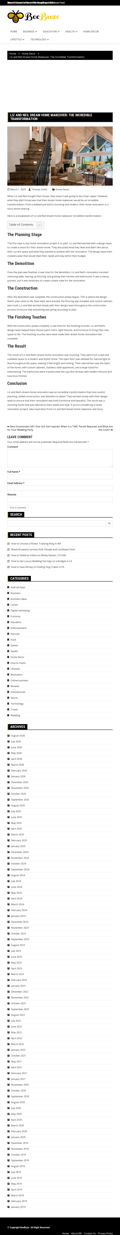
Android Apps (18, 587)
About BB (76, 1233)
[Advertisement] (60, 86)
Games (14, 645)
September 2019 (20, 1160)
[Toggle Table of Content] (38, 225)
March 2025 (17, 834)
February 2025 (19, 840)
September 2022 (20, 1009)
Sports (14, 697)
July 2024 (16, 881)
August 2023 (18, 945)
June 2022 (16, 1026)
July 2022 (16, 1020)
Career (14, 604)
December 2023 (19, 921)
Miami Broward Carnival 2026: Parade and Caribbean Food (43, 549)
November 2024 (20, 858)
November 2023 (20, 927)
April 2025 (16, 828)
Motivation (17, 674)
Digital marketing (20, 610)
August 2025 (18, 805)
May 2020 (16, 1114)
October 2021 (18, 1055)
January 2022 (18, 1049)
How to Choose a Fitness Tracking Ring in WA (30, 2)
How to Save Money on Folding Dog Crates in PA (37, 567)
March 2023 (17, 974)
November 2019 (20, 1148)
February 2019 (19, 1201)
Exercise (15, 633)
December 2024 (19, 852)
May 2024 (16, 892)
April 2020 (16, 1119)
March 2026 (17, 764)
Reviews (15, 686)
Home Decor (91, 31)
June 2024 (16, 887)
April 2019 (16, 1189)
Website (11, 494)
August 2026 (18, 735)
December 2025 (19, 782)
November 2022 (20, 997)
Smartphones (18, 692)
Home (13, 31)
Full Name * (13, 471)
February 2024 (19, 910)
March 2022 (17, 1044)
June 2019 (16, 1178)
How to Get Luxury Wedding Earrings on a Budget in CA (41, 561)
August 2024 (18, 875)
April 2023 (16, 968)
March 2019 (17, 1195)
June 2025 (16, 817)
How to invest (18, 663)
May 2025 (16, 823)
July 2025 (16, 811)
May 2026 (16, 753)
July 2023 (16, 951)
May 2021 (16, 1061)
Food (13, 639)
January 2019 (18, 1207)
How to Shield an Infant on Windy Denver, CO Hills (38, 555)
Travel (14, 709)
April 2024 (16, 898)
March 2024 (17, 904)
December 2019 (19, 1143)
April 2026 (16, 758)
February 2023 (19, 980)
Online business (19, 680)
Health (70, 31)
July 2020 (16, 1108)
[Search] (109, 523)
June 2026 (16, 747)
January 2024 (18, 916)
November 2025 (20, 788)
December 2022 (19, 991)
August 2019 (18, 1166)
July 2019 (16, 1172)
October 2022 (18, 1003)
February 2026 (19, 770)
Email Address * (15, 483)
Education (50, 31)
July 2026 (16, 741)
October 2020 (18, 1090)
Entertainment (18, 628)
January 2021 (18, 1079)
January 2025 (18, 846)
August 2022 (18, 1015)
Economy (15, 616)
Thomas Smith (39, 189)
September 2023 (20, 939)
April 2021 (16, 1067)
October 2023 (18, 933)
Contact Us (90, 1233)
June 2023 (16, 956)
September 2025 (20, 799)
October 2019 (18, 1154)
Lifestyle (16, 39)
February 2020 (19, 1131)
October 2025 (18, 793)
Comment (12, 446)
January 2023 (18, 985)
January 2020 (18, 1137)
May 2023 (16, 962)
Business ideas (19, 599)
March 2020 (17, 1125)
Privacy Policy (105, 1233)
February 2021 (19, 1073)
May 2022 (16, 1032)
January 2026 (18, 776)
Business (28, 31)
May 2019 (16, 1183)
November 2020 (20, 1084)
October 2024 (18, 863)
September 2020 (20, 1096)
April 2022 (16, 1038)
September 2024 (20, 869)
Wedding (15, 715)
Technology (38, 39)
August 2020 (18, 1102)
